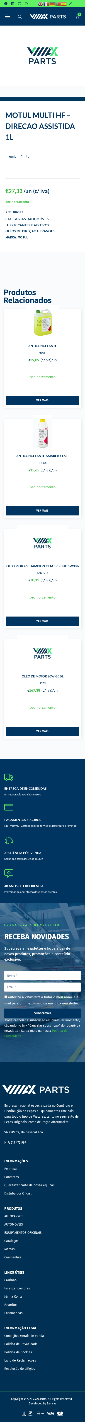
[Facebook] (5, 3)
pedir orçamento (17, 202)
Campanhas (12, 1257)
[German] (52, 4)
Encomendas (13, 1313)
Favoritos (10, 1305)
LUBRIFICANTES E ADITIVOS (27, 225)
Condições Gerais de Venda (24, 1336)
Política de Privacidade (21, 1344)
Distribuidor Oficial (18, 1193)
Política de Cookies (18, 1352)
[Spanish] (64, 4)
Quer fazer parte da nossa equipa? (29, 1185)
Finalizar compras (17, 1288)
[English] (41, 4)
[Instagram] (19, 3)
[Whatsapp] (26, 3)
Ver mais (42, 400)
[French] (46, 4)
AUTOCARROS (13, 1216)
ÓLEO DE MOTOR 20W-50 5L (42, 676)
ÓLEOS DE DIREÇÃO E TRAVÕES (30, 231)
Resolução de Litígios (19, 1369)
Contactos (11, 1177)
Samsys (51, 1403)
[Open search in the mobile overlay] (20, 16)
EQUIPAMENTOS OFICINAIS (23, 1233)
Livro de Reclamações (20, 1360)
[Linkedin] (12, 3)
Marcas (9, 1249)
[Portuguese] (58, 4)
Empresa (10, 1169)
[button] (7, 17)
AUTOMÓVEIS (38, 219)
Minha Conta (13, 1297)
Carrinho (10, 1280)
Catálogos (11, 1241)
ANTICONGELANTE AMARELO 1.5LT (42, 456)
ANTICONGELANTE (42, 346)
